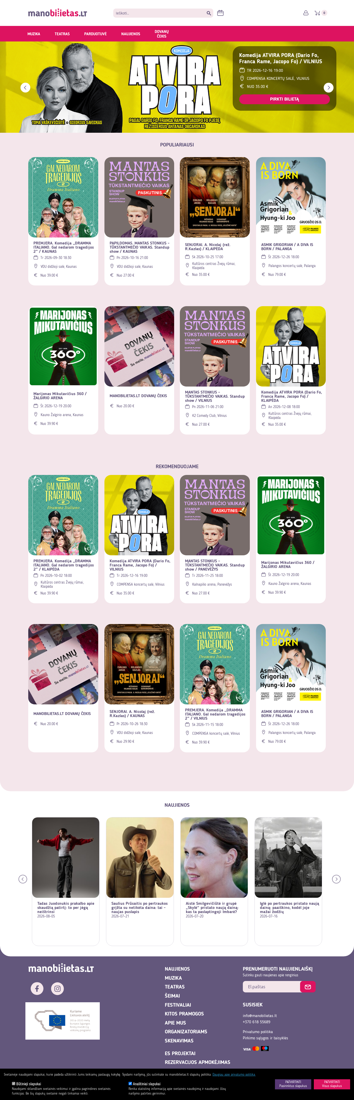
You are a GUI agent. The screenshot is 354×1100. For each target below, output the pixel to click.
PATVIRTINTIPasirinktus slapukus (293, 1084)
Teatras (62, 34)
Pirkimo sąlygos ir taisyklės (265, 1038)
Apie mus (175, 1023)
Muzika (33, 34)
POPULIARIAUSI (177, 145)
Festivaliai (178, 1005)
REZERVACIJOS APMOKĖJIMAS (197, 1062)
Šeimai (172, 996)
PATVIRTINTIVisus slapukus (332, 1084)
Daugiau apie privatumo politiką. (234, 1074)
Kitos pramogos (184, 1014)
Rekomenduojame (177, 467)
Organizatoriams (186, 1032)
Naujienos (130, 34)
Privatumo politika (258, 1032)
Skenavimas (179, 1041)
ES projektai (180, 1053)
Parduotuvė (95, 34)
